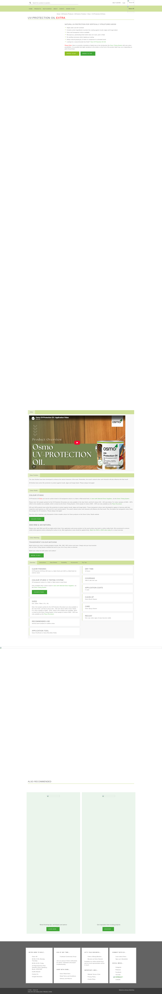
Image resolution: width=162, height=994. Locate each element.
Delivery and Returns (66, 978)
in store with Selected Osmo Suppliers (101, 498)
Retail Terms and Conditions (68, 976)
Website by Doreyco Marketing (126, 990)
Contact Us (35, 974)
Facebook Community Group (68, 956)
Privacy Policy (92, 976)
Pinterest (118, 969)
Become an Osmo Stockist (95, 959)
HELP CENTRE (117, 2)
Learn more (52, 929)
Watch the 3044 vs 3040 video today (100, 530)
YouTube (118, 974)
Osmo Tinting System (116, 45)
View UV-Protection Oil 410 (98, 42)
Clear (89, 14)
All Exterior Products (67, 14)
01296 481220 (36, 971)
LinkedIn (118, 979)
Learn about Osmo (121, 956)
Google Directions (37, 976)
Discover (107, 929)
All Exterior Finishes (80, 14)
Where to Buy (35, 555)
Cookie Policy (91, 979)
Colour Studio (36, 519)
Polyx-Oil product (117, 504)
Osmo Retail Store (65, 973)
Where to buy (71, 53)
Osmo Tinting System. (123, 498)
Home (58, 14)
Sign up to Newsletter (122, 959)
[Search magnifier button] (30, 2)
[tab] (31, 412)
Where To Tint (87, 53)
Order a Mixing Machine (94, 956)
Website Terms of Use (94, 974)
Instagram (118, 967)
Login (123, 2)
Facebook (118, 972)
